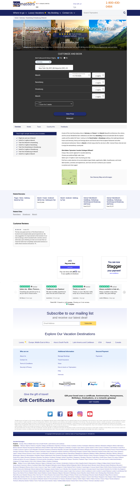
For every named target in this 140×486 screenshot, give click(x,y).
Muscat (117, 473)
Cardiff (53, 467)
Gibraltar (32, 451)
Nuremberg (29, 18)
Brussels (119, 465)
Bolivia (15, 447)
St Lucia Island (32, 479)
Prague (66, 475)
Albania (22, 445)
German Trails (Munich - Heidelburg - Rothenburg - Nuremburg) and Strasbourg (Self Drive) (92, 201)
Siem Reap (94, 477)
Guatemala (54, 451)
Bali (44, 465)
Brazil (44, 447)
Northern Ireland (78, 455)
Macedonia (71, 453)
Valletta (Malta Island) (64, 480)
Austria (79, 445)
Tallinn (88, 479)
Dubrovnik (21, 469)
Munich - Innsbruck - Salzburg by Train (69, 199)
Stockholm (69, 479)
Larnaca (78, 471)
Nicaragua (64, 455)
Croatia (15, 449)
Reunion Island (93, 475)
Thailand (81, 459)
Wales (44, 461)
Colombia (106, 447)
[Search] (124, 13)
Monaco (120, 453)
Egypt (71, 449)
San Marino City (41, 477)
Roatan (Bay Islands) (19, 477)
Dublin (15, 469)
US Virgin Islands (24, 461)
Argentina (57, 445)
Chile (96, 447)
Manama (54, 473)
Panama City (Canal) (54, 475)
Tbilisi (92, 479)
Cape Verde (80, 447)
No (67, 58)
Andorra (33, 445)
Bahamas (92, 445)
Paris (62, 475)
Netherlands (48, 455)
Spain (109, 457)
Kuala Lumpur (64, 471)
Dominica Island (116, 467)
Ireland (100, 451)
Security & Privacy (26, 367)
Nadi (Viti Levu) (17, 475)
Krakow (56, 471)
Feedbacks (64, 127)
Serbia (63, 457)
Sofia (114, 477)
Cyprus (26, 449)
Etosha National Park (37, 469)
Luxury (21, 342)
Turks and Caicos (103, 459)
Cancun (41, 467)
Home (16, 18)
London (98, 471)
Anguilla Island (83, 463)
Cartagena (59, 467)
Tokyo (106, 479)
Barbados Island (56, 465)
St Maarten (32, 459)
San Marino (46, 457)
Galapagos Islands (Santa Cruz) (53, 469)
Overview (18, 127)
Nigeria (70, 455)
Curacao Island (94, 467)
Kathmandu (42, 471)
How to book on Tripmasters (67, 367)
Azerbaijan (85, 445)
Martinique (103, 453)
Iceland (85, 451)
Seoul (88, 477)
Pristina (72, 475)
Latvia (38, 453)
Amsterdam (65, 463)
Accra (24, 463)
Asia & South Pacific (61, 342)
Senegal (58, 457)
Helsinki (107, 469)
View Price (70, 114)
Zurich (102, 480)
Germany (22, 18)
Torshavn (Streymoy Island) (20, 480)
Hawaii (108, 342)
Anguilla (38, 445)
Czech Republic (33, 449)
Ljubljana (88, 471)
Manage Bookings (64, 356)
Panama (95, 455)
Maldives (92, 453)
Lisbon (83, 471)
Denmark (41, 449)
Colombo (78, 467)
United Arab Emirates (115, 459)
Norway (86, 455)
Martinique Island (75, 473)
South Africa (95, 457)
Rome (27, 477)
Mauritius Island (85, 473)
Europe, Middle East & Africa (39, 342)
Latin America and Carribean (56, 444)
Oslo (45, 475)
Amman (58, 463)
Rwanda (39, 457)
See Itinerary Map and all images (101, 177)
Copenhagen (85, 467)
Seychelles (69, 457)
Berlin (79, 465)
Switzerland (63, 459)
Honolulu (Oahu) (27, 471)
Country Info (51, 127)
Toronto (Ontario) (114, 479)
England (76, 449)
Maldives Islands (46, 473)
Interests (61, 374)
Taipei (83, 479)
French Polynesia (121, 449)
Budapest (22, 467)
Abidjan (20, 463)
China (100, 447)
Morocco (23, 455)
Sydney (75, 479)
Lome (93, 471)
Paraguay (102, 455)
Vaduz (55, 480)
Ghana (27, 451)
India (89, 451)
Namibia (37, 455)
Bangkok (48, 465)
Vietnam (39, 461)
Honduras (66, 451)
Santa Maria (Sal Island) (67, 477)
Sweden (57, 459)
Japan (15, 453)
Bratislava (113, 465)
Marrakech (67, 473)
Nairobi (25, 475)
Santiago (77, 477)
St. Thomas (62, 479)
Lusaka (114, 471)
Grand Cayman (81, 469)
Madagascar (79, 453)
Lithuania (51, 453)
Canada (118, 342)
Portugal (124, 455)
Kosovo (29, 453)
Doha (109, 467)
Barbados (103, 445)
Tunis (35, 480)
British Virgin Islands (52, 447)
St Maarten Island (42, 479)
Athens (29, 465)
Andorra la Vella (73, 463)
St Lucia (26, 459)
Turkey (96, 459)
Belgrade (74, 465)
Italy (108, 451)
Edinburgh (27, 469)
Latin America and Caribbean (83, 342)
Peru (107, 455)
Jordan (20, 453)
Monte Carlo (94, 473)
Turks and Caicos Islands (45, 480)
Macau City (16, 473)
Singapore (76, 457)
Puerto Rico (16, 457)
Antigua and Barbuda (48, 445)
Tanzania (75, 459)
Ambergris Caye (50, 463)
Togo (86, 459)
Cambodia (68, 447)
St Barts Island (121, 477)
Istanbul (35, 471)
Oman (90, 455)
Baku (40, 465)
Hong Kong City (17, 471)
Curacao (20, 449)
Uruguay (15, 461)
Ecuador (66, 449)
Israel (104, 451)
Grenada (43, 451)
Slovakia (82, 457)
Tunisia (91, 459)
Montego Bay (102, 473)
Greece (37, 451)
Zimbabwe (55, 461)
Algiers (43, 463)
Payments (99, 356)
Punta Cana (78, 475)
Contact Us (23, 360)
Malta (97, 453)
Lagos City (72, 471)
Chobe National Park (69, 467)
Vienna (81, 480)
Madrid (31, 473)
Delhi (105, 467)
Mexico (115, 453)
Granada (73, 469)
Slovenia (88, 457)
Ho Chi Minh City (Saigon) (117, 469)
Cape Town (47, 467)
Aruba (68, 445)
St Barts (121, 457)
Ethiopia (87, 449)
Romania (33, 457)
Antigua (99, 463)
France (113, 449)
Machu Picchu (24, 473)
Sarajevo (83, 477)
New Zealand (57, 455)
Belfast (69, 465)
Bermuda (120, 445)
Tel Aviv (97, 479)
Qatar (22, 457)
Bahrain (98, 445)
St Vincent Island (52, 479)
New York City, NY (38, 475)
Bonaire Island (96, 465)
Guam (48, 451)
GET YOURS (94, 402)
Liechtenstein (44, 453)
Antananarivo (92, 463)
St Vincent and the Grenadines (44, 459)
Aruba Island (16, 465)
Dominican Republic (57, 449)
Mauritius (109, 453)
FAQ (59, 371)
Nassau (30, 475)
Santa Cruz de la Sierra (53, 477)
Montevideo (110, 473)
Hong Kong (73, 451)
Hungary (79, 451)
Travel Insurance (63, 360)
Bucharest (16, 467)
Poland (119, 455)
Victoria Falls (74, 480)
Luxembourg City (121, 471)
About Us (23, 356)
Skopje (110, 477)
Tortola (31, 480)
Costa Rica (121, 447)
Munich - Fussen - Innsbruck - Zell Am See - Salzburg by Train (46, 199)
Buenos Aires (30, 467)
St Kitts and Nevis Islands (20, 479)
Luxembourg (58, 453)
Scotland (52, 457)
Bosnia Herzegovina (29, 447)
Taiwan (70, 459)
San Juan (33, 477)
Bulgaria (61, 447)
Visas (59, 363)
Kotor (51, 471)
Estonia (82, 449)
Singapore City (103, 477)
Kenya (24, 453)
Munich (44, 18)
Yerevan (91, 480)
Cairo (36, 467)
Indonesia (94, 451)
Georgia (15, 451)
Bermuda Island (86, 465)
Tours (39, 127)
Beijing (64, 465)
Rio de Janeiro (113, 475)
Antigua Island (106, 463)
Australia (73, 445)
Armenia (63, 445)
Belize (115, 445)
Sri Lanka (115, 457)
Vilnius (86, 480)
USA (100, 342)
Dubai (124, 467)
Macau (65, 453)
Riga (106, 475)
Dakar (101, 467)
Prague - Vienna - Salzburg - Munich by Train (22, 199)
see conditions (114, 273)
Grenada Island (91, 469)
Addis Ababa (31, 463)
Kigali (47, 471)
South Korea (103, 457)
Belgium (110, 445)
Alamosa (38, 463)
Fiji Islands (102, 449)
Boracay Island (105, 465)
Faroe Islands (94, 449)
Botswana (38, 447)
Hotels (29, 127)
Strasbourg (37, 18)
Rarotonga (85, 475)
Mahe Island (37, 473)
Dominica (48, 449)
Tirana (102, 479)
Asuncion (23, 465)
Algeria (28, 445)
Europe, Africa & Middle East (27, 444)
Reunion (27, 457)
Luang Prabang (106, 471)
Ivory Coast (114, 451)
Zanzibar (96, 480)
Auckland (35, 465)
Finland (108, 449)
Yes (61, 58)
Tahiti (79, 479)
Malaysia (86, 453)
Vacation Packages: (19, 441)
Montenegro (16, 455)
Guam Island (100, 469)
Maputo (60, 473)
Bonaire (20, 447)
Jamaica (120, 451)
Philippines (112, 455)
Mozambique (30, 455)
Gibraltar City (66, 469)
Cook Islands (113, 447)
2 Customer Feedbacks (70, 36)
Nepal (42, 455)
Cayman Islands (89, 447)
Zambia (49, 461)
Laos (33, 453)
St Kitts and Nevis (18, 459)
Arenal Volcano (115, 463)
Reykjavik (101, 475)
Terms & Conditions (26, 363)
